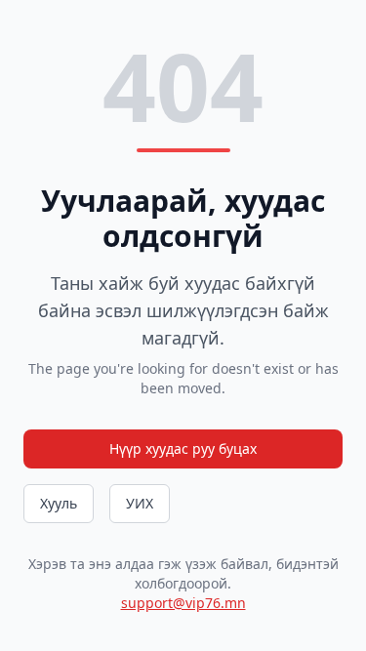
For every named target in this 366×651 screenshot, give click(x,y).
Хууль (58, 503)
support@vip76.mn (183, 602)
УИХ (139, 503)
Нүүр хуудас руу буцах (183, 448)
